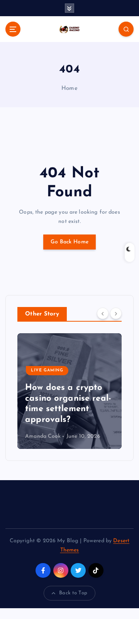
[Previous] (102, 313)
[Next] (116, 313)
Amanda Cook (43, 436)
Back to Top (73, 592)
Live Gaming (47, 370)
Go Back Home (69, 242)
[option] (69, 391)
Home (69, 88)
